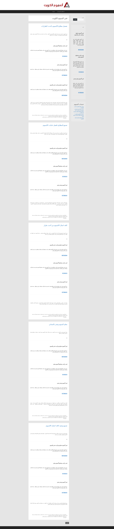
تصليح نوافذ (56, 216)
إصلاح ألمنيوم (64, 215)
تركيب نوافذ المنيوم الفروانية (79, 109)
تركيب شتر (49, 215)
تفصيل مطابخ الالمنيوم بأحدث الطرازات (54, 26)
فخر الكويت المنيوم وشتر (60, 11)
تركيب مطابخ (42, 215)
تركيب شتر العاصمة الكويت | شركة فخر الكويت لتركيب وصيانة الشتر (78, 115)
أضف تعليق (64, 218)
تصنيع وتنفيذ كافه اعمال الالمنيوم (56, 426)
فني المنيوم (53, 216)
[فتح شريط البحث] (50, 11)
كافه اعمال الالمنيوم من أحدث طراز (55, 225)
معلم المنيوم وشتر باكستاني (58, 324)
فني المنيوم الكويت (44, 217)
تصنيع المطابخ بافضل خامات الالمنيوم (55, 125)
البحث (83, 17)
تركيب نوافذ (39, 215)
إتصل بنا (53, 11)
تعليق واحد (64, 317)
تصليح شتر (63, 216)
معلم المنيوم (50, 216)
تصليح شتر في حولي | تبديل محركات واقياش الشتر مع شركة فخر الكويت (79, 111)
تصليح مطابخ (60, 216)
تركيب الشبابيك (60, 217)
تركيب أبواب (60, 215)
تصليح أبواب (35, 215)
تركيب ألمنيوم (57, 215)
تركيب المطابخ (56, 217)
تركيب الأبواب (64, 217)
